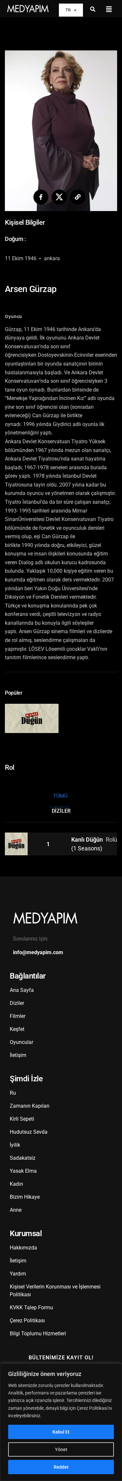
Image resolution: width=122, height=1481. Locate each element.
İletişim (18, 1055)
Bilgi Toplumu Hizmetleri (38, 1333)
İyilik (15, 1145)
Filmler (17, 1016)
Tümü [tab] (60, 796)
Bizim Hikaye (25, 1197)
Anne (15, 1210)
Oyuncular (21, 1042)
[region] (61, 1422)
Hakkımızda (23, 1248)
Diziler (17, 1003)
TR (68, 9)
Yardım (18, 1274)
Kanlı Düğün (87, 839)
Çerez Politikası (27, 1320)
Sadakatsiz (22, 1158)
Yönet (61, 1449)
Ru (13, 1093)
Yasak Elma (23, 1171)
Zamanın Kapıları (29, 1106)
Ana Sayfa (22, 990)
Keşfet (17, 1029)
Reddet (61, 1467)
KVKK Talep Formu (31, 1307)
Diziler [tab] (61, 811)
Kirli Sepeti (22, 1119)
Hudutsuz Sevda (28, 1132)
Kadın (16, 1184)
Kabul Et (61, 1431)
